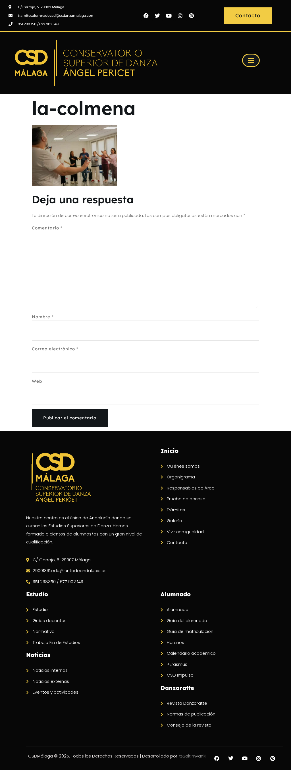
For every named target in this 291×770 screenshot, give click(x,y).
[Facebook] (146, 16)
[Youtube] (169, 16)
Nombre (43, 317)
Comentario (47, 228)
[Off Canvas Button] (251, 60)
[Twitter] (157, 16)
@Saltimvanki (192, 756)
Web (37, 381)
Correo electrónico (55, 349)
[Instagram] (180, 16)
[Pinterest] (191, 16)
